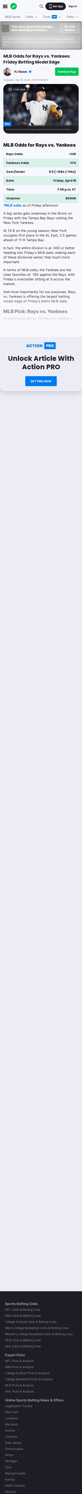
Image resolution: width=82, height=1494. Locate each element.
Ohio (8, 1467)
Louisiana (11, 1418)
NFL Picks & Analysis (19, 1361)
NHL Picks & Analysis (19, 1391)
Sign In (73, 6)
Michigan (11, 1461)
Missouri (10, 1491)
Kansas (10, 1479)
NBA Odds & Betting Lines (23, 1315)
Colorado (11, 1436)
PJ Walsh (20, 71)
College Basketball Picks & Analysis (29, 1379)
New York (11, 1412)
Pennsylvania (14, 1449)
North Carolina (15, 1485)
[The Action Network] (13, 6)
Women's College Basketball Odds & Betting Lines (39, 1334)
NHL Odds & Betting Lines (23, 1346)
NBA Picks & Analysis (19, 1367)
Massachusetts (15, 1473)
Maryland (11, 1424)
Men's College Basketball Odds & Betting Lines (37, 1328)
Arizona (10, 1430)
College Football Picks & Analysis (27, 1373)
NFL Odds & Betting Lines (22, 1309)
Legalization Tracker (18, 1406)
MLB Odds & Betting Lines (23, 1340)
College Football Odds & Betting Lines (30, 1322)
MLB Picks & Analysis (19, 1385)
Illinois (9, 1455)
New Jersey (13, 1442)
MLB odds (13, 205)
